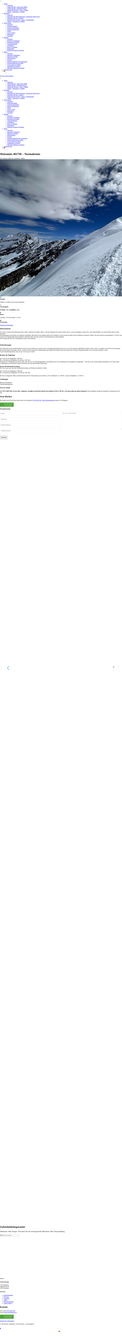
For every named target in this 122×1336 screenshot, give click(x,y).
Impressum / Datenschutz (7, 1321)
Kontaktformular (8, 1295)
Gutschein (6, 1298)
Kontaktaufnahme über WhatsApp (8, 404)
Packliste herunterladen (6, 325)
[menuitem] (63, 71)
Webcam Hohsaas (9, 1301)
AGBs (5, 1300)
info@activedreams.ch (48, 400)
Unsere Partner (8, 1303)
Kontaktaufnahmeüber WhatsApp (8, 1316)
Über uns (6, 1297)
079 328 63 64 (37, 400)
